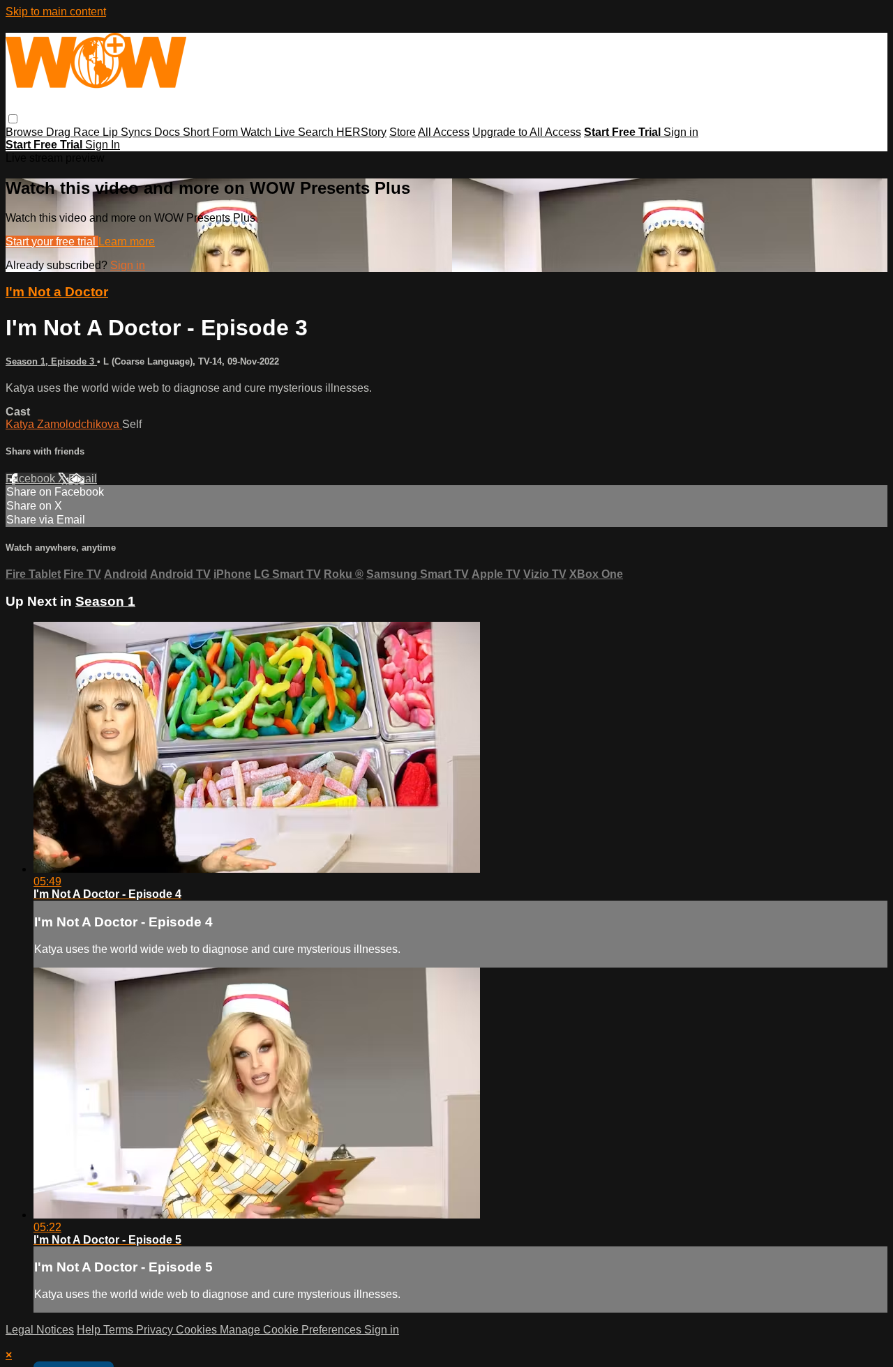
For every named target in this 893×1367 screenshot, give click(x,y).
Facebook (32, 478)
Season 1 (105, 601)
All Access (444, 132)
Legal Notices (40, 1330)
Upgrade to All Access (526, 132)
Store (402, 132)
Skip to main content (56, 11)
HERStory (361, 132)
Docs (168, 132)
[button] (12, 118)
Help (90, 1330)
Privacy (156, 1330)
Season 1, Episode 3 (51, 361)
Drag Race (74, 132)
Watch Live (269, 132)
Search (317, 132)
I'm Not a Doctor (57, 291)
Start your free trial (52, 241)
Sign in (680, 132)
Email (82, 478)
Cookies (198, 1330)
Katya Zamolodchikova (64, 424)
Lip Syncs (128, 132)
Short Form (212, 132)
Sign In (102, 145)
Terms (119, 1330)
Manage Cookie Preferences (292, 1330)
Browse (26, 132)
